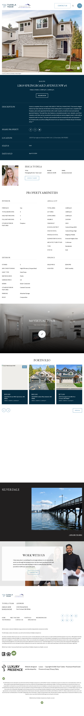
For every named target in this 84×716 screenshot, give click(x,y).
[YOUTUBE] (71, 615)
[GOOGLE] (67, 620)
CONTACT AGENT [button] (32, 178)
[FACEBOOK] (62, 615)
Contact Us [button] (62, 6)
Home (3, 617)
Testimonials (6, 619)
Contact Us (19, 619)
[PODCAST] (71, 620)
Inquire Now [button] (42, 95)
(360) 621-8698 (51, 172)
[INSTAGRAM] (67, 615)
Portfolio (27, 617)
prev (8, 68)
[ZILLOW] (76, 615)
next (12, 68)
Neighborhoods (41, 617)
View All (77, 410)
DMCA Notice (32, 619)
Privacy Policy (54, 669)
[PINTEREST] (62, 620)
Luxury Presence (42, 668)
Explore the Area (76, 535)
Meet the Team (15, 617)
